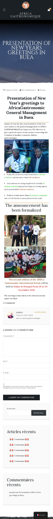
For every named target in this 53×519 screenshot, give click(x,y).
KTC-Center (48, 518)
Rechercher (11, 408)
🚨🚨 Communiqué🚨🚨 (19, 439)
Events (42, 90)
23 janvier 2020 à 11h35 (24, 315)
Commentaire (8, 336)
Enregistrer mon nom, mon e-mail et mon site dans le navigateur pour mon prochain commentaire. (22, 387)
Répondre (41, 312)
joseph (12, 492)
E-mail (6, 372)
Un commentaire (28, 90)
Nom (5, 361)
